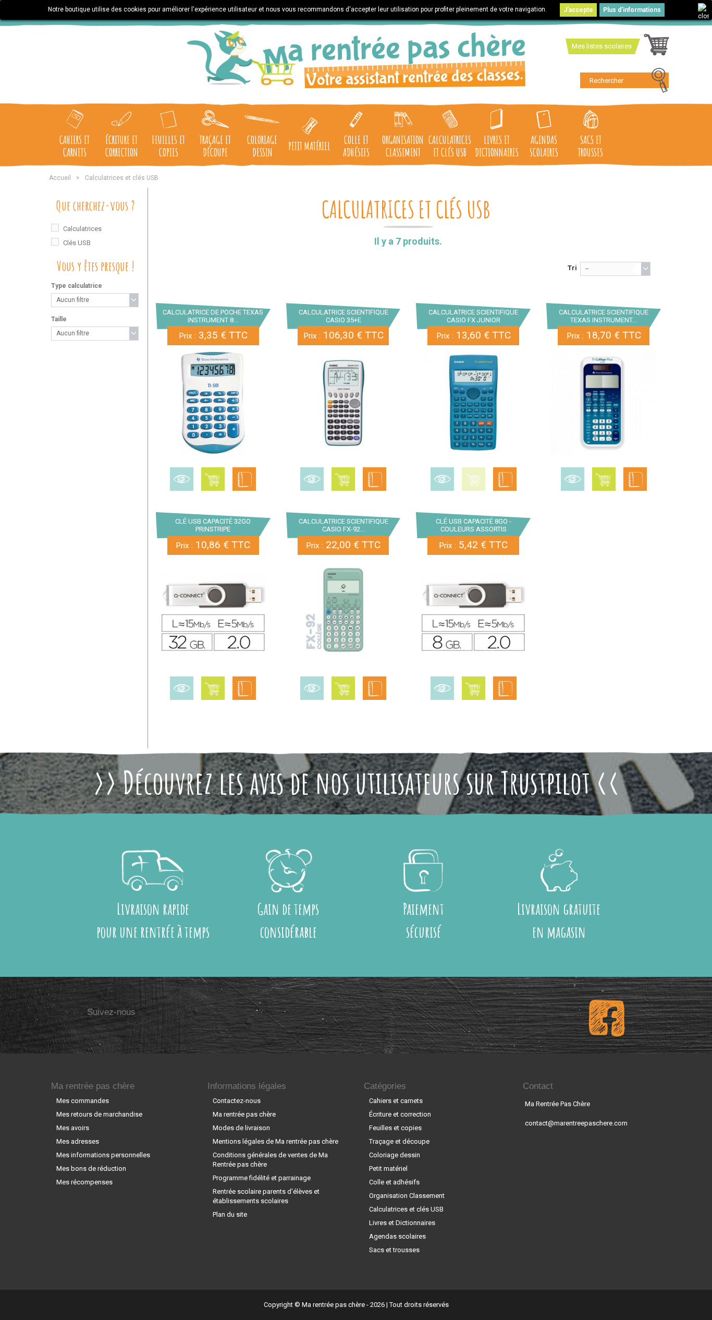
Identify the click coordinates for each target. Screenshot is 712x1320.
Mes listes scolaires (602, 46)
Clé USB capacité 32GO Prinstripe (213, 525)
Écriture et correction (121, 146)
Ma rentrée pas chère (92, 1086)
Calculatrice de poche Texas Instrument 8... (213, 316)
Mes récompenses (84, 1182)
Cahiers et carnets (74, 146)
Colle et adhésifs (356, 146)
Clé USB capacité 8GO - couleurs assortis (473, 525)
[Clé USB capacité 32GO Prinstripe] (213, 612)
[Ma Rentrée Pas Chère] (356, 59)
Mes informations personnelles (103, 1155)
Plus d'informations (632, 10)
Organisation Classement (403, 146)
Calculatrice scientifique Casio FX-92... (343, 525)
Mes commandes (82, 1101)
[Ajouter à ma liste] (244, 479)
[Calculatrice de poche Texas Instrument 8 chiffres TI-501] (213, 402)
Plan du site (230, 1214)
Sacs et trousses (590, 146)
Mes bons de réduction (91, 1168)
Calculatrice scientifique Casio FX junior (473, 316)
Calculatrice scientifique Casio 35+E (343, 316)
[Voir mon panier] (656, 47)
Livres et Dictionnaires (497, 146)
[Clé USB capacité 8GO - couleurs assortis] (473, 612)
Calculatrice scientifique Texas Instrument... (603, 316)
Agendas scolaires (544, 146)
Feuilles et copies (168, 146)
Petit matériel (309, 145)
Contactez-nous (237, 1101)
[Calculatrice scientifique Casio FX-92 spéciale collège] (343, 612)
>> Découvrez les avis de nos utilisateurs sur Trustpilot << (356, 782)
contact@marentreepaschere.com (576, 1123)
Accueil (60, 177)
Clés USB (77, 243)
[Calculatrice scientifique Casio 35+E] (343, 402)
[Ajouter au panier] (213, 479)
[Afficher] (181, 479)
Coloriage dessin (262, 146)
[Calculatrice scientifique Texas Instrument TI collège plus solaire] (603, 402)
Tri (572, 268)
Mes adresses (77, 1141)
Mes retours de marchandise (99, 1114)
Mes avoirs (72, 1128)
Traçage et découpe (215, 146)
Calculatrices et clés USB (449, 146)
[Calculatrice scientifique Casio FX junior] (473, 402)
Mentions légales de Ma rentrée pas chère (275, 1141)
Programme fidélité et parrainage (262, 1178)
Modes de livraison (241, 1128)
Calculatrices (82, 229)
